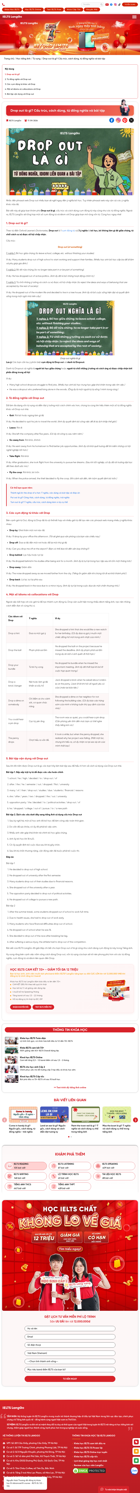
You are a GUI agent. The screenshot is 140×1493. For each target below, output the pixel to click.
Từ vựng (36, 58)
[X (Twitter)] (131, 120)
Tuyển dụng (130, 4)
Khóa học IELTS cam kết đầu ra (89, 1443)
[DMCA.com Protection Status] (89, 1473)
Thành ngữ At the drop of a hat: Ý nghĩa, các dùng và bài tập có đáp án (45, 493)
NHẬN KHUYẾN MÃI (20, 1007)
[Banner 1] (68, 1308)
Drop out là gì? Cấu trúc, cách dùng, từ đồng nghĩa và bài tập (74, 58)
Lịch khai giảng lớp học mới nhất (90, 1461)
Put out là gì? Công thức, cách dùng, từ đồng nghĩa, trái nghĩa (40, 497)
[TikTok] (119, 4)
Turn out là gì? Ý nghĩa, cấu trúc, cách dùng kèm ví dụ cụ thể (39, 502)
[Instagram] (115, 4)
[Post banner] (70, 37)
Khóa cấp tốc (74, 9)
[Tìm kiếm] (101, 4)
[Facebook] (111, 4)
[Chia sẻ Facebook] (111, 120)
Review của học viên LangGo (88, 1465)
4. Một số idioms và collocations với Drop (23, 89)
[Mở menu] (134, 17)
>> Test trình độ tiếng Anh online (70, 1087)
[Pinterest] (124, 120)
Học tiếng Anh (23, 58)
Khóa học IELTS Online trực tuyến (90, 1452)
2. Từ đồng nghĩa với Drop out (18, 79)
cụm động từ (68, 230)
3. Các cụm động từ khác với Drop (20, 84)
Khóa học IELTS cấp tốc (86, 1456)
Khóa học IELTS (12, 9)
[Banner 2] (72, 1308)
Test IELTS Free (54, 9)
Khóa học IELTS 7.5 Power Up (88, 1448)
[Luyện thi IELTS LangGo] (70, 1408)
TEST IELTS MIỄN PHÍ (43, 1007)
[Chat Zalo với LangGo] (134, 1470)
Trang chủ (9, 58)
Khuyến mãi (91, 9)
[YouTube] (107, 4)
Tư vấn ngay (70, 1379)
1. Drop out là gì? (12, 74)
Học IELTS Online (33, 9)
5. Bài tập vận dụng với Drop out (19, 94)
